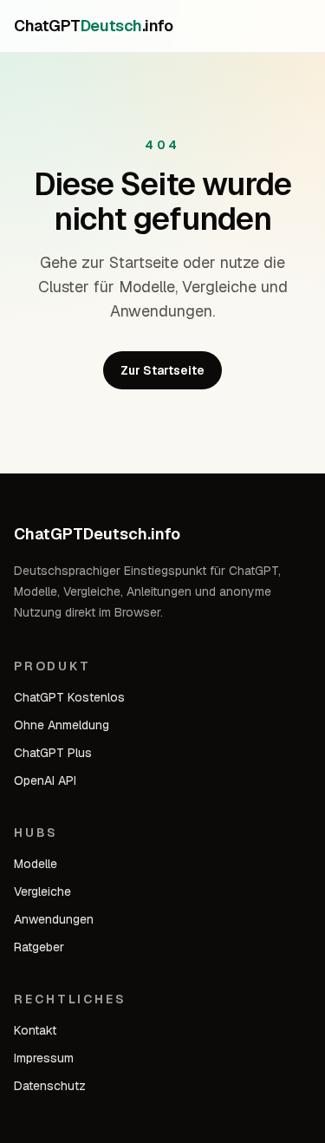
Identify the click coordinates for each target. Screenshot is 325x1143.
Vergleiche (42, 891)
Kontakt (35, 1030)
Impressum (44, 1058)
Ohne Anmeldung (61, 725)
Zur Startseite (162, 370)
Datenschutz (50, 1086)
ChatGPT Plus (53, 753)
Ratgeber (39, 947)
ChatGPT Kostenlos (69, 697)
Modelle (35, 864)
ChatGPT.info (93, 26)
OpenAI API (45, 780)
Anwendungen (54, 919)
